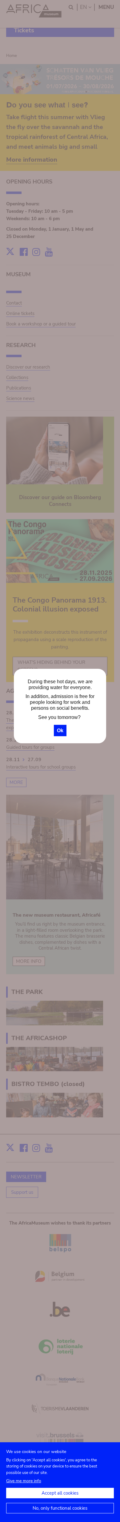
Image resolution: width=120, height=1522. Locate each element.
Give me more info (23, 1481)
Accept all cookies (60, 1493)
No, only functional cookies (60, 1508)
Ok (60, 730)
